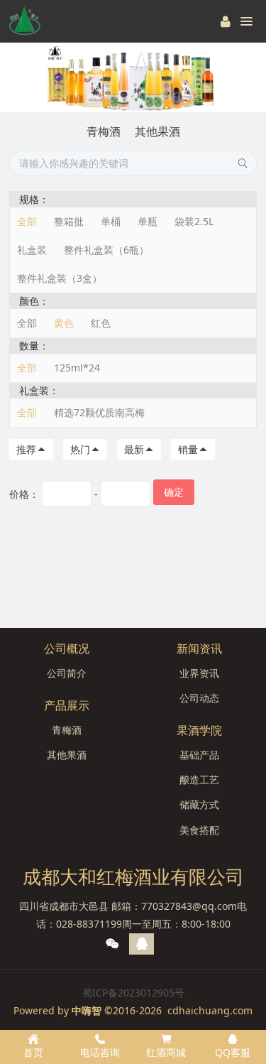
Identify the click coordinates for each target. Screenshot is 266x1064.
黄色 (64, 323)
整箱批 (69, 221)
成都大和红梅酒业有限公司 (133, 876)
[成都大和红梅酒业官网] (25, 21)
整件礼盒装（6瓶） (106, 249)
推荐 (26, 449)
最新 (134, 449)
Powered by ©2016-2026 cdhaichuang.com (133, 1010)
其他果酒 (157, 131)
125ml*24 (77, 367)
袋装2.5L (194, 221)
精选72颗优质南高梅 (99, 412)
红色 (101, 323)
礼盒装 (32, 249)
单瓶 (147, 221)
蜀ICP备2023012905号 (133, 992)
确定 (174, 492)
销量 (188, 449)
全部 (27, 221)
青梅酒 (104, 131)
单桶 (111, 221)
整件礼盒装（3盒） (59, 278)
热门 (80, 449)
